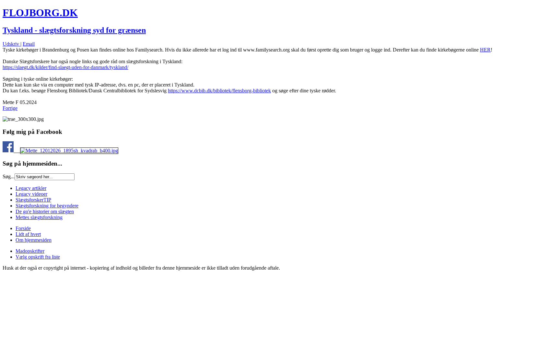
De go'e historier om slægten (45, 211)
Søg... (9, 176)
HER (485, 50)
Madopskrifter (30, 251)
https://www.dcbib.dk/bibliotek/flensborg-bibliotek (219, 90)
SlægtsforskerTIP (33, 200)
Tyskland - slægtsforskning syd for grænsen (74, 30)
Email (29, 44)
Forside (23, 228)
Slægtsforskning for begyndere (47, 205)
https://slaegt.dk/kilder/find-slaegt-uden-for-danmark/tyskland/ (65, 67)
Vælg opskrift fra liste (38, 257)
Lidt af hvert (28, 234)
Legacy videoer (31, 194)
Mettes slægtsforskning (39, 217)
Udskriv (11, 44)
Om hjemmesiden (34, 240)
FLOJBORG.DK (40, 12)
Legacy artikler (31, 188)
